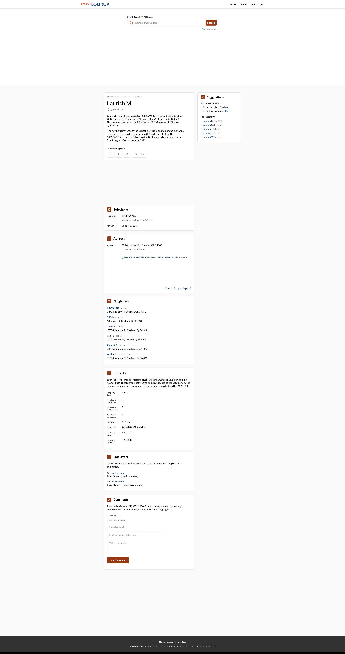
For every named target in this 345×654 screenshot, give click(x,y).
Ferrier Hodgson (116, 473)
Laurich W (208, 137)
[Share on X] (118, 154)
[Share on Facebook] (110, 154)
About (243, 4)
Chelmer (127, 96)
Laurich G (208, 124)
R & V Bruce (113, 307)
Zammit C (112, 345)
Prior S (111, 335)
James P (111, 326)
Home (233, 4)
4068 (226, 111)
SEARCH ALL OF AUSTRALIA (140, 17)
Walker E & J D (115, 354)
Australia (111, 96)
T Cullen (111, 317)
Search (211, 22)
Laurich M (208, 121)
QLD (119, 96)
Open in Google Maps (176, 288)
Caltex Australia (115, 481)
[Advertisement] (172, 57)
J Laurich (208, 133)
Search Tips (257, 4)
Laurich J (208, 128)
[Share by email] (126, 154)
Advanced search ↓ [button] (210, 29)
